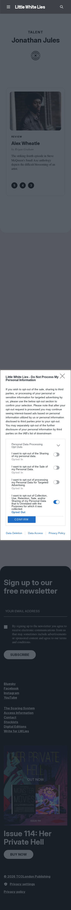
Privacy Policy (57, 533)
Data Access (35, 533)
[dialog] (35, 455)
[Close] (63, 377)
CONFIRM (22, 519)
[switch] (56, 454)
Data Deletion (14, 533)
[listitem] (35, 445)
